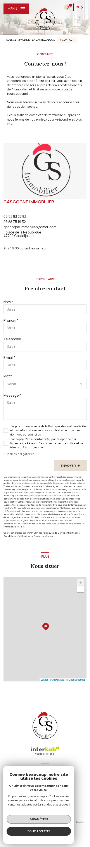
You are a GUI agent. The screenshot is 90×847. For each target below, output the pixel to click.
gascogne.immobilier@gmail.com (29, 227)
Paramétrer (38, 819)
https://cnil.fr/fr (49, 504)
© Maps (57, 679)
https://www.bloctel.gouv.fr (16, 520)
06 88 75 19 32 (14, 221)
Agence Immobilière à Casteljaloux (30, 39)
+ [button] (80, 582)
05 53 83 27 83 (14, 216)
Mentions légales (75, 822)
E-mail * (9, 357)
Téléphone (12, 339)
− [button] (80, 589)
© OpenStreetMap (75, 679)
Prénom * (10, 320)
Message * (12, 395)
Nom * (8, 301)
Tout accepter (38, 831)
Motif (7, 376)
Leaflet (44, 679)
